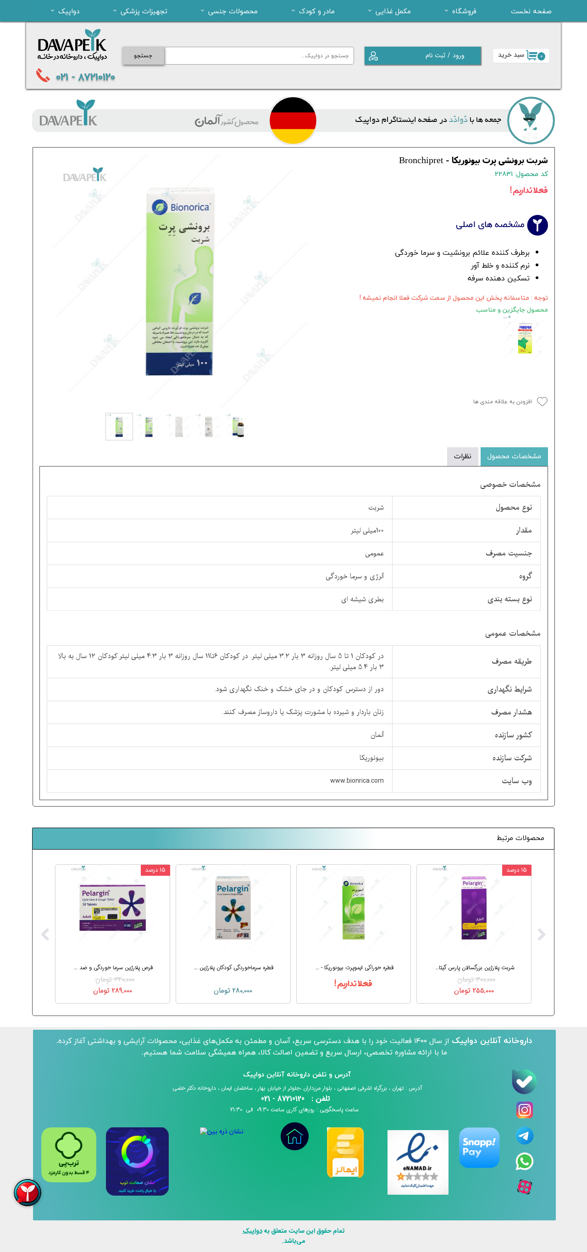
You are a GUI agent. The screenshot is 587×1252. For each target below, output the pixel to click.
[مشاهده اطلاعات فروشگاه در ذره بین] (222, 1131)
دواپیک (68, 11)
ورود (459, 55)
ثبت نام (435, 55)
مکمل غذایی (393, 11)
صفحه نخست (531, 11)
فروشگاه (464, 11)
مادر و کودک (317, 11)
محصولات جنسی (233, 11)
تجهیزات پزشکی (144, 11)
